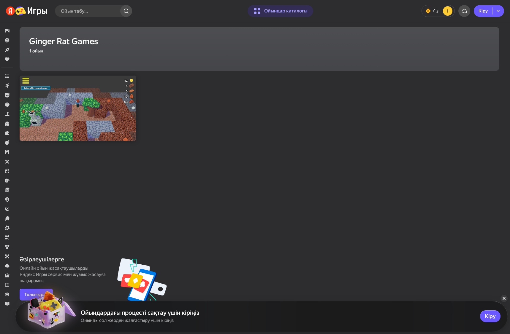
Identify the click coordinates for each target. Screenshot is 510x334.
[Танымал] (7, 59)
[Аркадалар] (7, 85)
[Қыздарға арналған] (7, 171)
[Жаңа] (7, 50)
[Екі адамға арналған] (7, 161)
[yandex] (27, 11)
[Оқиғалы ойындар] (7, 209)
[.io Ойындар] (7, 199)
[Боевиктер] (7, 142)
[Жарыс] (7, 180)
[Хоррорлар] (7, 123)
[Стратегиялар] (7, 152)
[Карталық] (7, 266)
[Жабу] (504, 298)
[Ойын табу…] (126, 11)
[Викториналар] (7, 294)
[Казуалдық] (7, 104)
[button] (7, 31)
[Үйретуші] (7, 304)
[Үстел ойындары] (7, 256)
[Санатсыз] (7, 76)
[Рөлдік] (7, 275)
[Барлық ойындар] (7, 31)
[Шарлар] (7, 247)
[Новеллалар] (7, 285)
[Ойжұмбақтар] (7, 133)
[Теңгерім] (438, 11)
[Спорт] (7, 218)
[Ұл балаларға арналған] (7, 95)
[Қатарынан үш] (7, 237)
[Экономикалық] (7, 190)
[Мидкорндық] (7, 228)
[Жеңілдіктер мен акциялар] (7, 40)
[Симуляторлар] (7, 114)
